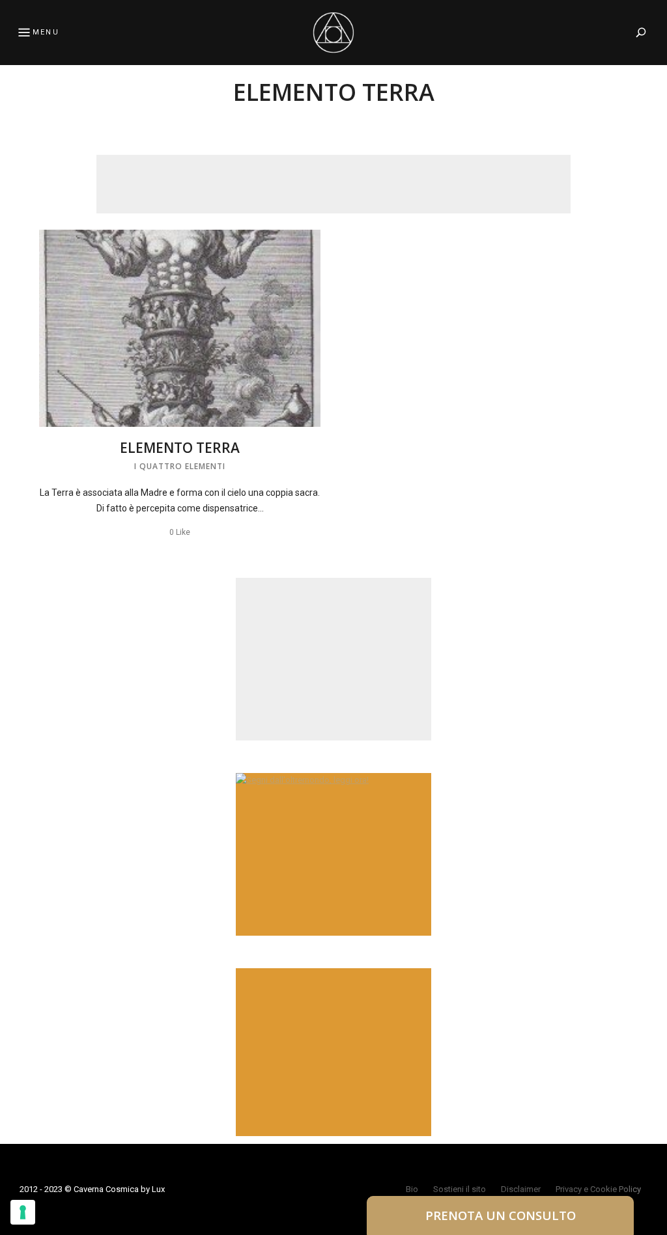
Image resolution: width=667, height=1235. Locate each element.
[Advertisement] (333, 184)
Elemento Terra (180, 448)
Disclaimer (521, 1189)
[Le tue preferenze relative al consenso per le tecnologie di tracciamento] (22, 1212)
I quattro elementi (179, 466)
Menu (46, 32)
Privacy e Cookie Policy (598, 1189)
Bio (412, 1189)
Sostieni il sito (459, 1189)
